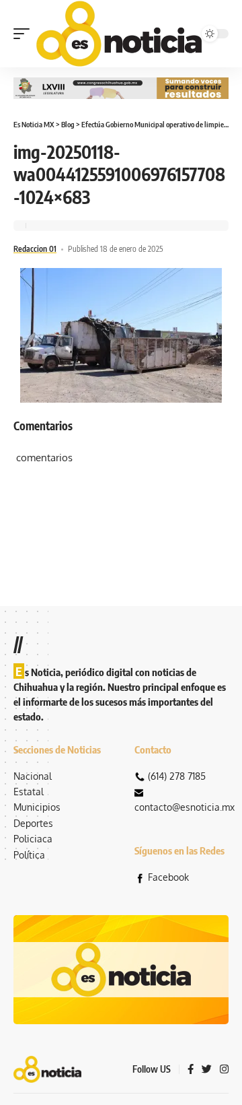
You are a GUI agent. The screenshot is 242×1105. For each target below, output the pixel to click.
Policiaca (32, 838)
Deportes (33, 823)
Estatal (28, 791)
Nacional (32, 776)
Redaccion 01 (34, 249)
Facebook (168, 877)
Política (29, 855)
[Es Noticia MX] (119, 33)
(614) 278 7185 (177, 776)
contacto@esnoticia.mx (184, 807)
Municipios (37, 807)
